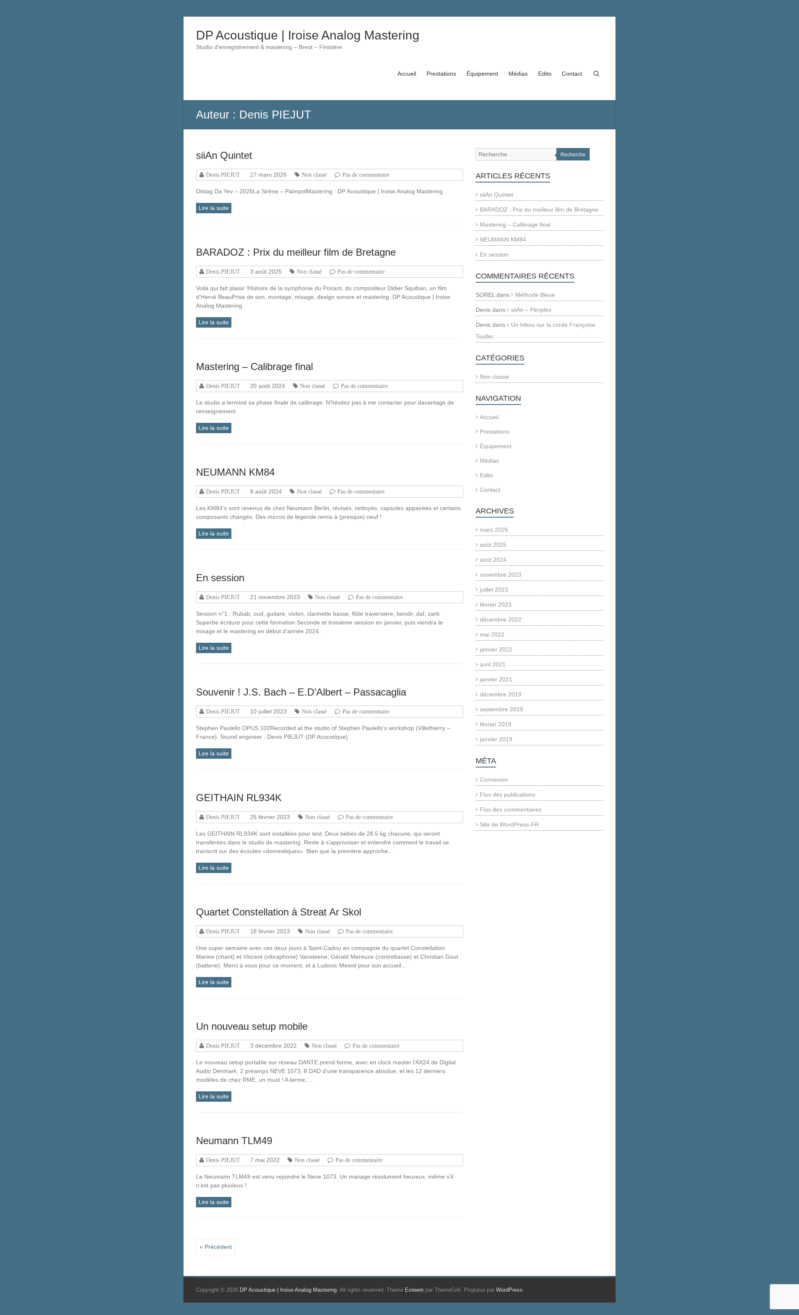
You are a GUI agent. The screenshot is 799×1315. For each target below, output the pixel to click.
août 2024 (493, 559)
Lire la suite (214, 208)
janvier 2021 (496, 679)
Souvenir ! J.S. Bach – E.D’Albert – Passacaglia (301, 692)
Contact (572, 73)
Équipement (482, 73)
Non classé (314, 175)
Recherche (573, 155)
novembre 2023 (500, 574)
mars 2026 (494, 529)
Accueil (406, 73)
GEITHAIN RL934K (239, 797)
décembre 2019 (500, 694)
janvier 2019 (496, 739)
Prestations (441, 73)
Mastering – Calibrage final (254, 366)
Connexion (494, 779)
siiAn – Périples (531, 309)
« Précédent (216, 1246)
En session (220, 577)
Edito (544, 73)
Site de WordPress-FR (509, 824)
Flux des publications (507, 794)
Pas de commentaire (366, 175)
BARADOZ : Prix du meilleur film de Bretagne (296, 252)
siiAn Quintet (224, 155)
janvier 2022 (496, 649)
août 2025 (493, 544)
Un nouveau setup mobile (252, 1026)
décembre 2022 (500, 619)
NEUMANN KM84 (235, 472)
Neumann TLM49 (234, 1140)
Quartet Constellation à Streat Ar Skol (278, 912)
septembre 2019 (501, 709)
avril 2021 (493, 664)
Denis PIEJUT (223, 175)
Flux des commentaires (510, 809)
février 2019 (495, 724)
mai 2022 (492, 634)
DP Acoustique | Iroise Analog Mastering (307, 35)
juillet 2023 (494, 589)
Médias (518, 73)
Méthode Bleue (535, 294)
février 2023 (495, 604)
